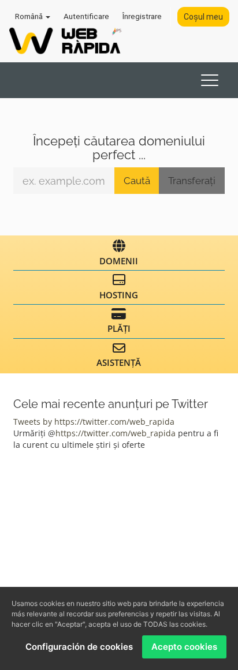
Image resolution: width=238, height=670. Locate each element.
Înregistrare (142, 16)
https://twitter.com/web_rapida (115, 433)
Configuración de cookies (79, 646)
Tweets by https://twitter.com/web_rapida (93, 421)
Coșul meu (203, 16)
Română (29, 16)
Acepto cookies (184, 646)
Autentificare (86, 16)
